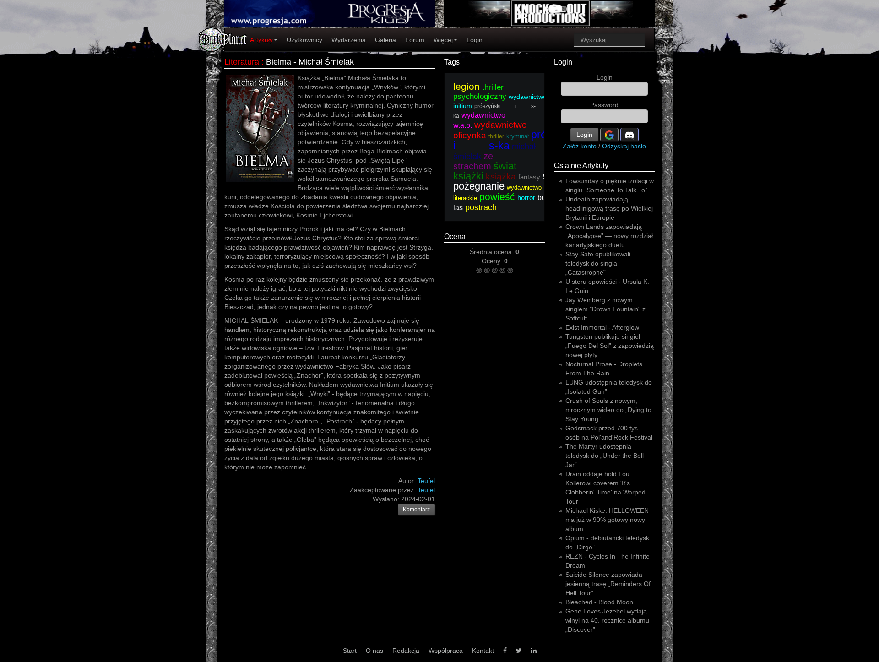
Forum (414, 39)
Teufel (426, 490)
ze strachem (473, 161)
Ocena (455, 236)
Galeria (385, 39)
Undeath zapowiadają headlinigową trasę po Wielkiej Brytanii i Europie (609, 208)
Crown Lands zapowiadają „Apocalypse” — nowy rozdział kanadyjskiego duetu (609, 236)
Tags (452, 62)
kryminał (517, 136)
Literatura (241, 61)
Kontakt (483, 650)
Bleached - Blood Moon (599, 602)
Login (475, 39)
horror (526, 197)
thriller (496, 136)
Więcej (443, 39)
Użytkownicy (304, 39)
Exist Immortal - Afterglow (602, 327)
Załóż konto (580, 146)
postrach (481, 207)
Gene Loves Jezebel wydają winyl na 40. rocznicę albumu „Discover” (607, 620)
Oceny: (493, 261)
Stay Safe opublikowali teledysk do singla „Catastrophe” (597, 263)
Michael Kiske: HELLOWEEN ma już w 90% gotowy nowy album (607, 519)
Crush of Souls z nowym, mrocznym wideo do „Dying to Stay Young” (608, 410)
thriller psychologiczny (479, 92)
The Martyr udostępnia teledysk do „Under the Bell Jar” (604, 455)
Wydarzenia (348, 39)
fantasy (529, 177)
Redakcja (405, 650)
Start (350, 650)
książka (501, 176)
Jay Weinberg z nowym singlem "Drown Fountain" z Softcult (605, 309)
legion (466, 86)
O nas (374, 650)
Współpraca (446, 650)
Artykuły (261, 39)
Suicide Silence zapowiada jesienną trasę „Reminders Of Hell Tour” (608, 584)
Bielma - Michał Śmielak (310, 61)
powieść (497, 196)
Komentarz (416, 509)
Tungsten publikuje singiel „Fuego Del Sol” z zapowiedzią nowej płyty (609, 345)
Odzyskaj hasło (624, 146)
